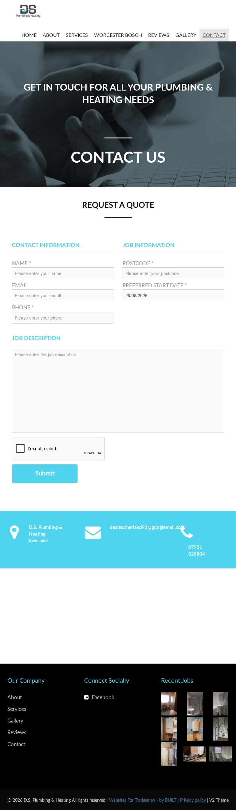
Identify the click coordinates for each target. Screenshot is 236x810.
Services (77, 35)
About (51, 35)
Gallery (185, 35)
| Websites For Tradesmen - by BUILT (142, 800)
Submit (44, 474)
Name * (21, 263)
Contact (214, 35)
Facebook (103, 697)
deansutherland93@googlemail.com (147, 527)
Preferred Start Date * (155, 285)
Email (20, 285)
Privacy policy (193, 800)
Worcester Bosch (118, 35)
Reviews (158, 35)
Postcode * (138, 263)
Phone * (23, 307)
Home (29, 35)
